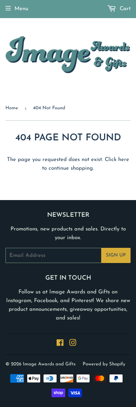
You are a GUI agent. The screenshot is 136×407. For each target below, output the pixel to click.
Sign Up (116, 255)
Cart (124, 9)
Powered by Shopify (104, 364)
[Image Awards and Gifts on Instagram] (73, 344)
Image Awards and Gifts (49, 364)
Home (11, 108)
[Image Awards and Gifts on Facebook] (60, 344)
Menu (21, 9)
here (123, 159)
